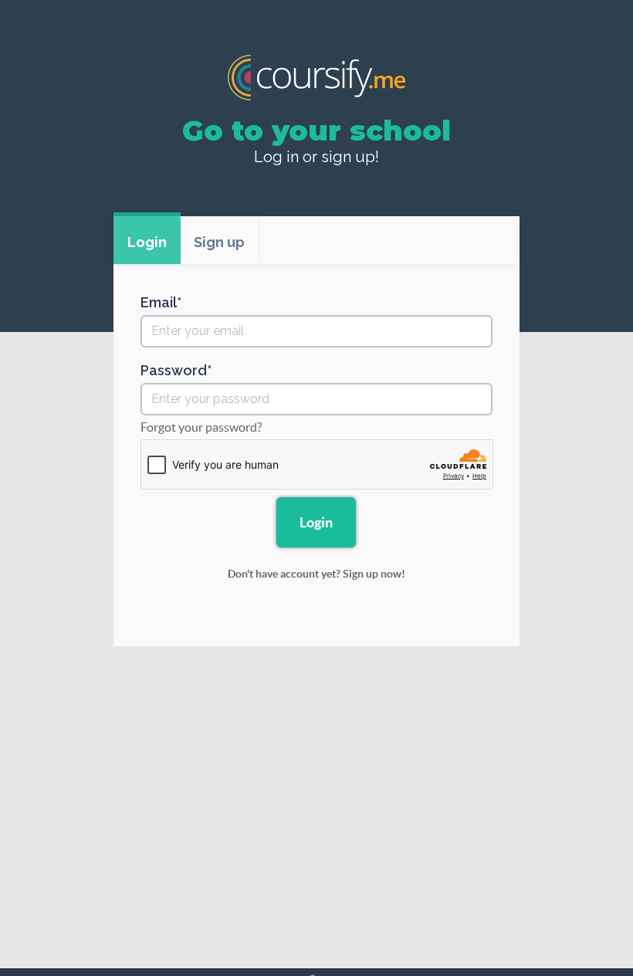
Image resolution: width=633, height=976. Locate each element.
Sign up (219, 242)
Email (158, 302)
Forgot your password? (201, 427)
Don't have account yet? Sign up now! (316, 574)
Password (173, 370)
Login (147, 242)
